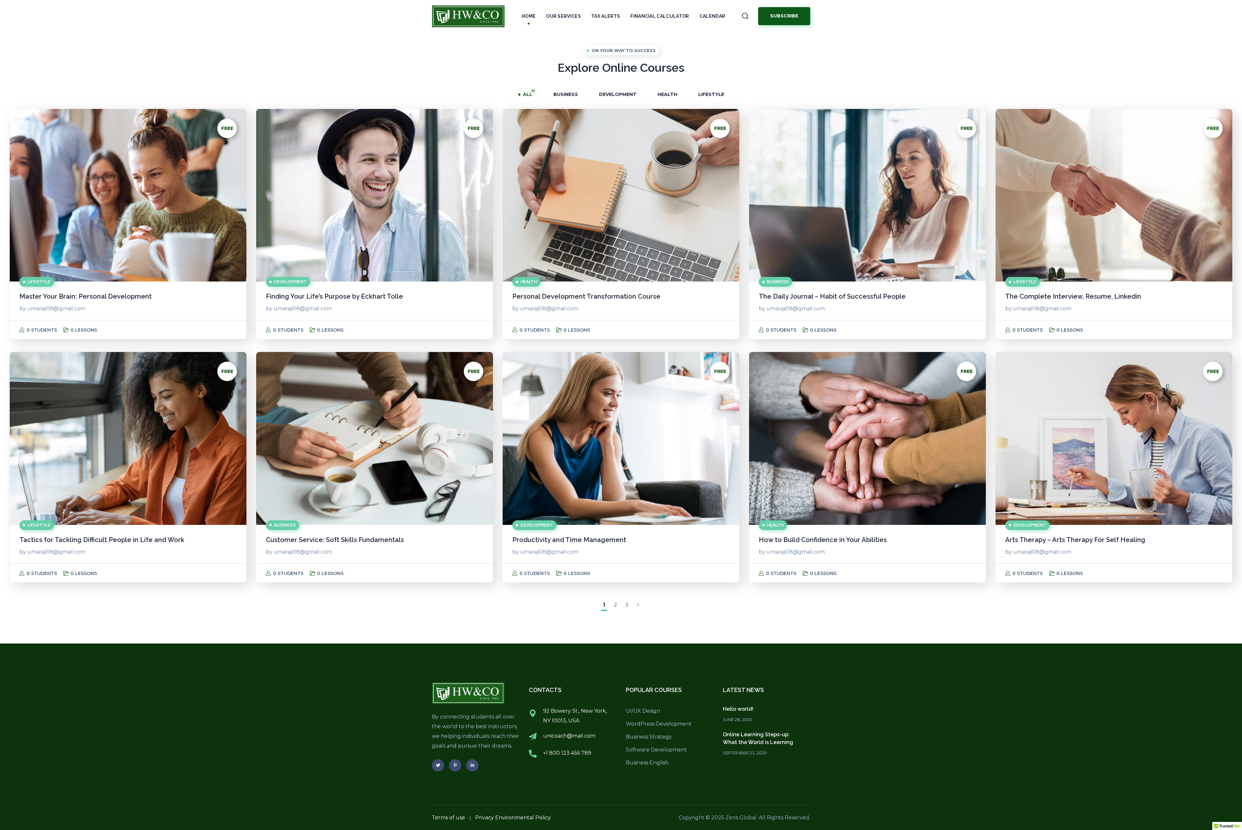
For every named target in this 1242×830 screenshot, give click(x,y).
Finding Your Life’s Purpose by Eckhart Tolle (334, 296)
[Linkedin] (472, 765)
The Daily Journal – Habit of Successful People (832, 296)
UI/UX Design (643, 711)
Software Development (656, 750)
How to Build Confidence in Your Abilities (823, 540)
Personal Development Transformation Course (586, 296)
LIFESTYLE (711, 94)
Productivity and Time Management (569, 540)
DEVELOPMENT (618, 94)
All (527, 94)
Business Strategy (649, 737)
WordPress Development (659, 724)
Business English (647, 763)
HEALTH (667, 94)
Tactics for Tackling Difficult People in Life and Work (101, 540)
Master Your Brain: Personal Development (85, 296)
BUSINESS (565, 94)
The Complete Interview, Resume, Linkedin (1073, 296)
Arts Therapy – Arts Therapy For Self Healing (1075, 540)
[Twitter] (438, 765)
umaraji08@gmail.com (56, 308)
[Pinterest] (455, 765)
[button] (745, 16)
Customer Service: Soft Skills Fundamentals (335, 540)
